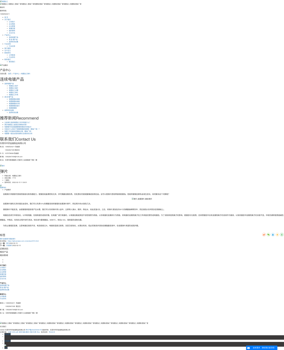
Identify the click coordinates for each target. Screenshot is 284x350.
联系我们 (12, 61)
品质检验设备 (13, 41)
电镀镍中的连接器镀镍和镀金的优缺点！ (18, 127)
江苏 (13, 332)
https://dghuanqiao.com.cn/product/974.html (23, 241)
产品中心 (16, 73)
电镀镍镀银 (13, 108)
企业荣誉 (12, 26)
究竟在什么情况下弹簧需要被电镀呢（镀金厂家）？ (22, 129)
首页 (9, 73)
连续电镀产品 (13, 37)
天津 (9, 332)
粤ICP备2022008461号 (34, 330)
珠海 (24, 332)
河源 (31, 332)
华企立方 (52, 332)
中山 (38, 332)
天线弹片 (9, 245)
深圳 (20, 332)
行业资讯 (12, 57)
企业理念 (12, 24)
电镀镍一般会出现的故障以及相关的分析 (18, 133)
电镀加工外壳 (13, 94)
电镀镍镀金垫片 (14, 106)
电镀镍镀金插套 (14, 101)
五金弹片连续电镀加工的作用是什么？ (17, 122)
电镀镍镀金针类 (14, 103)
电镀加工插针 (13, 88)
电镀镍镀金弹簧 (14, 99)
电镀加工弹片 (25, 73)
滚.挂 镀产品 (13, 39)
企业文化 (12, 33)
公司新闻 (12, 55)
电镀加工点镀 (13, 90)
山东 (16, 332)
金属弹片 (6, 239)
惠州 (27, 332)
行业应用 (12, 46)
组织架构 (12, 30)
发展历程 (12, 28)
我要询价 (3, 187)
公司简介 (12, 22)
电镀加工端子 (13, 86)
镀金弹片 (12, 239)
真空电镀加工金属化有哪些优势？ (16, 124)
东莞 (34, 332)
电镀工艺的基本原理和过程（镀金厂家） (18, 131)
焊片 (7, 243)
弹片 (1, 239)
